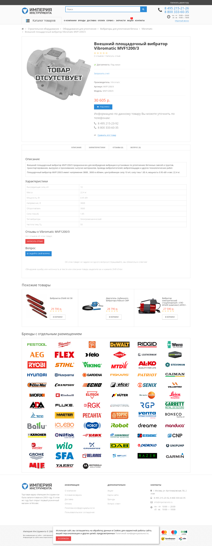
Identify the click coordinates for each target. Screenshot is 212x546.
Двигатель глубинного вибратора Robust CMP (117, 299)
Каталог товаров (44, 20)
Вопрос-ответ (114, 503)
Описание (76, 147)
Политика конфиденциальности (80, 508)
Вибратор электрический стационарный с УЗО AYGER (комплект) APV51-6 (174, 303)
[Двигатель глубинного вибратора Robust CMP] (93, 305)
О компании (70, 490)
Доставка (69, 499)
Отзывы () (118, 147)
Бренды (111, 499)
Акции (110, 490)
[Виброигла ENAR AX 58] (36, 305)
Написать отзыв (112, 56)
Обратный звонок (182, 21)
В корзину (57, 317)
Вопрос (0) (136, 147)
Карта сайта (113, 495)
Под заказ (104, 107)
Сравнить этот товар (107, 135)
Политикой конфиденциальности (131, 533)
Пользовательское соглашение (80, 512)
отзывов (99, 56)
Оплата (68, 503)
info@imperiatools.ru (163, 502)
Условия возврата (73, 495)
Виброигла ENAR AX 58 (61, 298)
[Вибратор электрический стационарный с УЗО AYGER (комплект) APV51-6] (149, 305)
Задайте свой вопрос (39, 253)
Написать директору (179, 2)
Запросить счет (102, 73)
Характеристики (97, 147)
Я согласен (63, 538)
